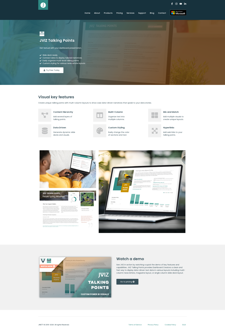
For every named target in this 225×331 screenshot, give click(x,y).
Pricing (119, 13)
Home (87, 13)
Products (108, 13)
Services (130, 13)
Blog (152, 13)
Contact (162, 13)
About (97, 13)
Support (142, 13)
